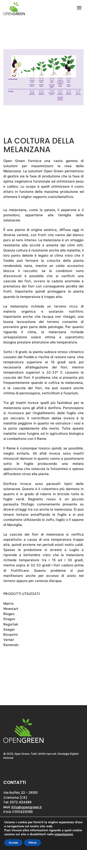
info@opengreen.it (26, 807)
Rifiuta (32, 842)
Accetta (13, 842)
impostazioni (63, 834)
